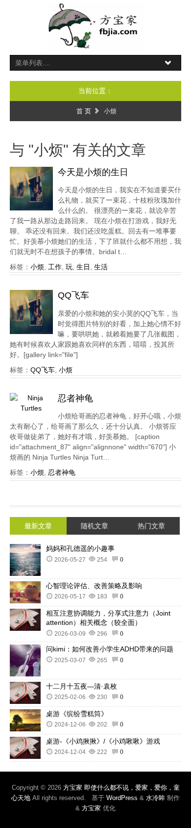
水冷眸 (155, 798)
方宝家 (91, 808)
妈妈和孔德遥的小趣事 (80, 548)
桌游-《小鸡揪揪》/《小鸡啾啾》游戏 (103, 741)
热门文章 (151, 526)
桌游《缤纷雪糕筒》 (77, 714)
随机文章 (94, 526)
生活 (101, 267)
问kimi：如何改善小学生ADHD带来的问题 (109, 649)
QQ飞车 (73, 295)
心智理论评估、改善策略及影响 (94, 586)
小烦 (37, 267)
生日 (83, 267)
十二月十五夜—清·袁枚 (81, 686)
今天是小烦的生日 (93, 172)
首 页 (83, 111)
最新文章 (38, 526)
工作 (55, 267)
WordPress (122, 798)
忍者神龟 (75, 398)
